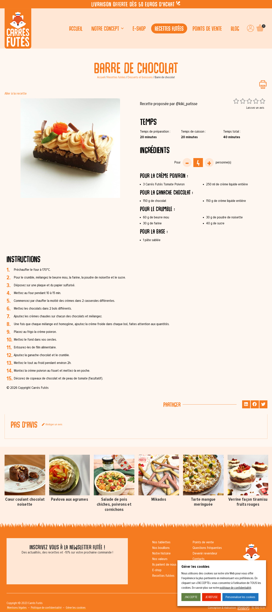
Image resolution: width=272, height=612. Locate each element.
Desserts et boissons (140, 77)
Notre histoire (161, 553)
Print (262, 84)
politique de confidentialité (235, 587)
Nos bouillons (161, 548)
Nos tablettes (161, 542)
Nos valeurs (159, 559)
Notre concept (105, 28)
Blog (235, 28)
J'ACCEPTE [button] (191, 597)
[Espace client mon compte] (250, 28)
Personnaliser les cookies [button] (240, 597)
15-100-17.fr (258, 607)
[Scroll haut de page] (4, 53)
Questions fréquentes (207, 548)
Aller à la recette (16, 93)
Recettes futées (169, 28)
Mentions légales (17, 607)
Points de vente (207, 28)
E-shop (139, 28)
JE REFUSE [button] (211, 597)
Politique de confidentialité (46, 607)
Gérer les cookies (76, 607)
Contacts (198, 559)
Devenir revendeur (205, 553)
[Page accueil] (18, 28)
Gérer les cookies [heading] (195, 566)
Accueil (75, 28)
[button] (246, 404)
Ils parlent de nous (164, 564)
